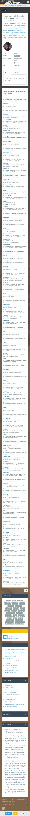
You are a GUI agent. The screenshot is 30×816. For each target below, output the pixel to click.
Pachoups (5, 103)
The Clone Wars (9, 621)
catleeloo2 (6, 413)
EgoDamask (6, 320)
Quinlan (18, 767)
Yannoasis (5, 282)
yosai (4, 342)
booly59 (5, 483)
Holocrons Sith (8, 702)
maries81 (5, 499)
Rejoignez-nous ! (10, 801)
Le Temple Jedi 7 (9, 685)
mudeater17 (6, 277)
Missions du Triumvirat (10, 692)
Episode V (14, 604)
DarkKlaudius (6, 570)
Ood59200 (5, 472)
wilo (4, 407)
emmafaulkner (7, 516)
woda (4, 565)
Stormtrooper (12, 774)
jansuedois (6, 527)
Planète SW (20, 613)
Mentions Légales (10, 799)
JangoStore (6, 396)
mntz (4, 331)
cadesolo (5, 206)
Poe (17, 786)
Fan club (16, 607)
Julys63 (5, 109)
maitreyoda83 (6, 250)
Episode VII (11, 606)
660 (18, 56)
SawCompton (6, 505)
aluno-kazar (6, 271)
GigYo (4, 293)
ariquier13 (6, 223)
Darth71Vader (6, 461)
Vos (21, 767)
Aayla (25, 767)
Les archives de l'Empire (11, 706)
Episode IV (22, 602)
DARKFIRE (6, 369)
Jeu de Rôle (8, 609)
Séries (22, 616)
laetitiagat (6, 136)
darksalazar (6, 548)
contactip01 (6, 217)
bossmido (5, 163)
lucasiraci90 (6, 239)
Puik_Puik (6, 537)
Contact (4, 801)
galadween (6, 402)
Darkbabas (6, 174)
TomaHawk (6, 467)
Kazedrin (5, 494)
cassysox (5, 347)
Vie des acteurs (20, 623)
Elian (4, 358)
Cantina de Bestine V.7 (10, 699)
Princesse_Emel (7, 233)
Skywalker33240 (7, 440)
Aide (15, 813)
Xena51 (5, 434)
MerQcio (5, 98)
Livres (22, 609)
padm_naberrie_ (7, 445)
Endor (24, 746)
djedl (4, 190)
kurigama (5, 114)
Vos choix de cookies (21, 799)
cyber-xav (5, 266)
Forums (7, 73)
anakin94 (5, 575)
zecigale (5, 353)
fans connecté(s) (13, 637)
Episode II (7, 602)
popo (4, 380)
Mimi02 (5, 364)
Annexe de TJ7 (8, 697)
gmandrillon (6, 304)
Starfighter (10, 620)
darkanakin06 (6, 326)
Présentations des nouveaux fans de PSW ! (15, 649)
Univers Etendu (10, 623)
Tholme (7, 760)
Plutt (16, 729)
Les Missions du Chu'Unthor (12, 694)
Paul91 (5, 288)
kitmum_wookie (7, 185)
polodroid (6, 168)
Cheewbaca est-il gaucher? (11, 665)
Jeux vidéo (16, 609)
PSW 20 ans (8, 614)
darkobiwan (6, 385)
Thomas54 (6, 179)
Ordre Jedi (14, 763)
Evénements (8, 607)
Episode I (20, 600)
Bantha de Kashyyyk (10, 735)
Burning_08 (6, 581)
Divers (14, 600)
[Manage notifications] (27, 803)
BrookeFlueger (7, 130)
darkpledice (6, 147)
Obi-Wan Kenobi (11, 613)
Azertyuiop (6, 532)
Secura (6, 768)
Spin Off (20, 618)
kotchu (5, 255)
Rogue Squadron (10, 616)
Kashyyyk (20, 736)
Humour (22, 607)
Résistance (24, 781)
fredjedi (5, 478)
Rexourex (5, 337)
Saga (17, 616)
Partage (8, 813)
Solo (15, 618)
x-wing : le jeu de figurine (11, 668)
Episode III (14, 602)
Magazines (14, 611)
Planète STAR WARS (13, 2)
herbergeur (7, 663)
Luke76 (5, 201)
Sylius (4, 299)
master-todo (6, 152)
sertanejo (5, 261)
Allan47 (5, 212)
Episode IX (7, 604)
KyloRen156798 (7, 195)
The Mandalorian (19, 621)
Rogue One (21, 614)
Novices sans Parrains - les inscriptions (14, 704)
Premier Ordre (21, 772)
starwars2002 (6, 521)
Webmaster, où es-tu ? (10, 656)
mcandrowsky (7, 423)
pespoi (5, 559)
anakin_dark (6, 554)
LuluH (4, 543)
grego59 (5, 451)
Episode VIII (19, 606)
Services (9, 618)
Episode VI (22, 604)
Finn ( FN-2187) (8, 771)
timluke (5, 391)
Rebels (15, 614)
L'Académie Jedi (9, 687)
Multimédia (22, 611)
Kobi (4, 489)
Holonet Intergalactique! (11, 690)
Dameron (20, 786)
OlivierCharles (7, 141)
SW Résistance (19, 620)
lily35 (4, 228)
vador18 (5, 315)
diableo (5, 429)
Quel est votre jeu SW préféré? (12, 670)
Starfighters (6, 418)
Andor (8, 600)
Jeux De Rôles (15, 73)
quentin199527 (7, 119)
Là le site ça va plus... (10, 658)
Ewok (6, 746)
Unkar (13, 729)
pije (4, 510)
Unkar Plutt (8, 729)
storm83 (5, 375)
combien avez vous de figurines (12, 661)
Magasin (7, 611)
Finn (15, 771)
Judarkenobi (6, 456)
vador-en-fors (7, 157)
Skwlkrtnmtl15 (7, 244)
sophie (5, 125)
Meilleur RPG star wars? (10, 672)
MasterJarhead (7, 309)
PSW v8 (3, 799)
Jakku (6, 732)
